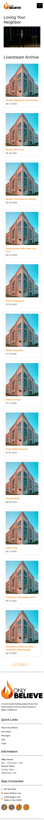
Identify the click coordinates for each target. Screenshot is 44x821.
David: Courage (13, 399)
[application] (22, 36)
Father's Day (11, 548)
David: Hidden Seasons (17, 449)
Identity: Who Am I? (15, 149)
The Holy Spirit (13, 498)
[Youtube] (12, 807)
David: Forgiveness (15, 301)
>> (26, 664)
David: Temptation (14, 350)
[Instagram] (26, 807)
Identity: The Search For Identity (21, 199)
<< (13, 664)
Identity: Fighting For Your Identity (22, 100)
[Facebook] (4, 807)
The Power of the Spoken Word (21, 597)
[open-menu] (40, 5)
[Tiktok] (19, 807)
